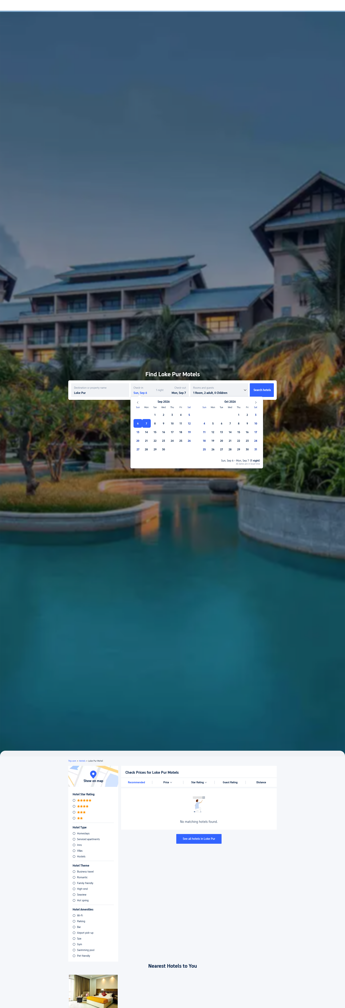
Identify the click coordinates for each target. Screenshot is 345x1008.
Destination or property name (90, 387)
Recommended (136, 782)
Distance (261, 782)
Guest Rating (230, 782)
